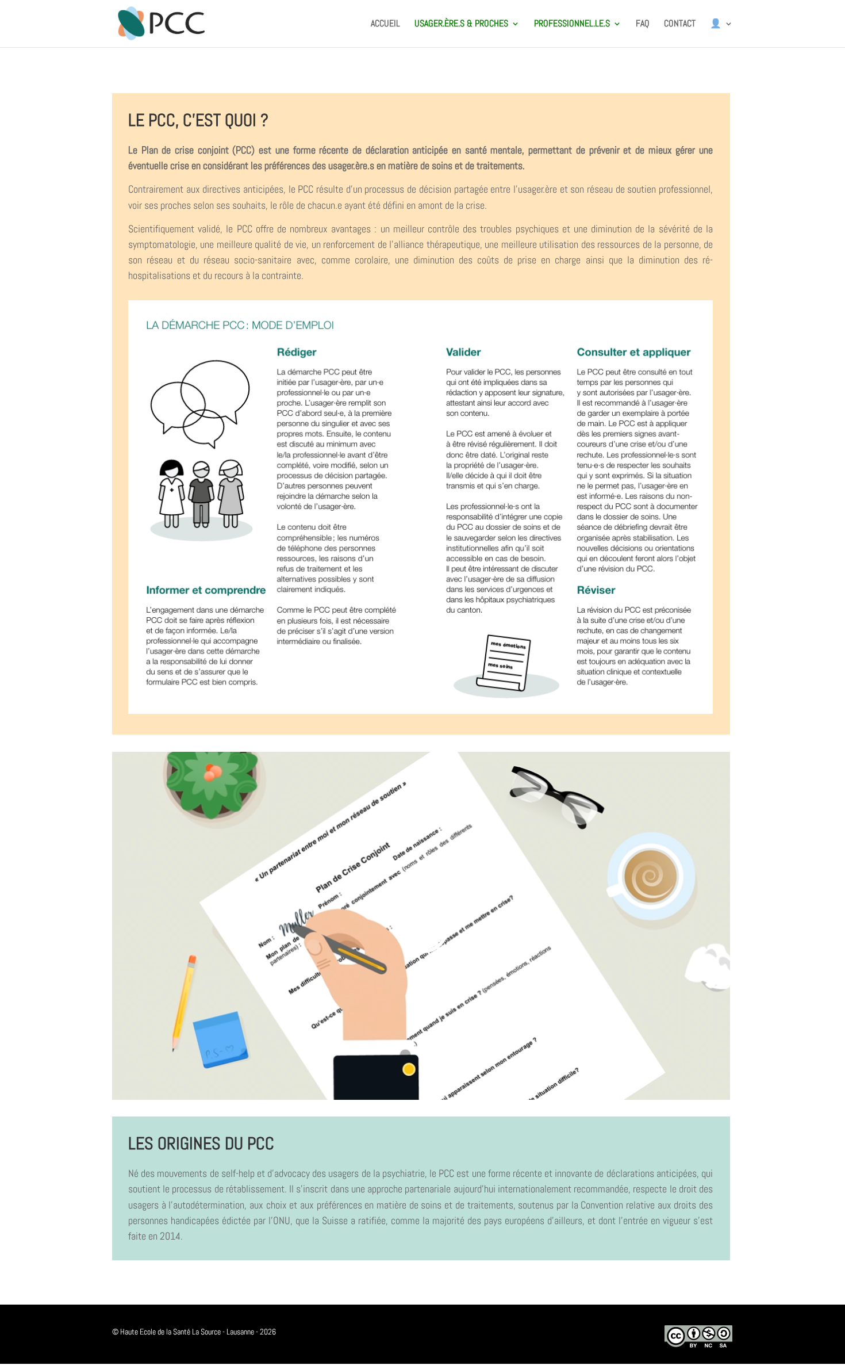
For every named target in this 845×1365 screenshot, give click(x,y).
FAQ (643, 24)
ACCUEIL (385, 24)
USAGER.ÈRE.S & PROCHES (461, 24)
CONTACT (680, 24)
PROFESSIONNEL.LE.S (572, 24)
